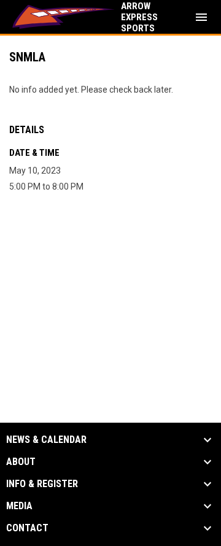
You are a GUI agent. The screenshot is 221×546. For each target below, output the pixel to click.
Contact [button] (27, 528)
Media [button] (19, 506)
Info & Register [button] (42, 484)
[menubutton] (201, 17)
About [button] (21, 462)
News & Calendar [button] (46, 440)
